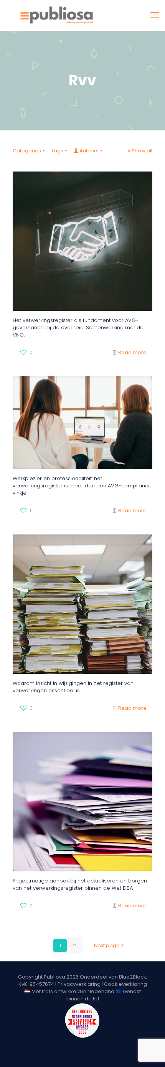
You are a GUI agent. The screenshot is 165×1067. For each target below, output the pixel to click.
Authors (89, 150)
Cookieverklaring (125, 984)
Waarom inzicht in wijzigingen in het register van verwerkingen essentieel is (73, 687)
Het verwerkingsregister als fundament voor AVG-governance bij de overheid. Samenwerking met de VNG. (78, 327)
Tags (57, 150)
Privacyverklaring (79, 984)
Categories (27, 150)
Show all (142, 150)
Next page (107, 945)
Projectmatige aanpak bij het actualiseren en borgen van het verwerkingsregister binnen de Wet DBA (80, 884)
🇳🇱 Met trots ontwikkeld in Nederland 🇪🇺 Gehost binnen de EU (82, 995)
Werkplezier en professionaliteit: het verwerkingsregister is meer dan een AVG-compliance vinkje (82, 486)
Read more (132, 352)
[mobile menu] (154, 15)
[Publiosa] (82, 15)
